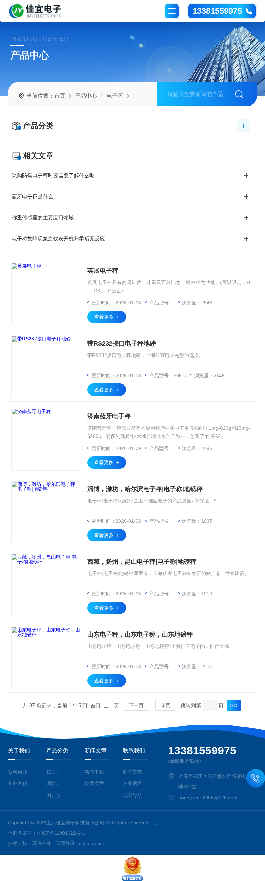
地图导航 (132, 795)
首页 (59, 96)
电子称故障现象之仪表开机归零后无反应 (58, 238)
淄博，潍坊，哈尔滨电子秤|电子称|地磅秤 (145, 488)
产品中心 (86, 96)
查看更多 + (106, 317)
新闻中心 (94, 771)
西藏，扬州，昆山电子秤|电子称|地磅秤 (141, 561)
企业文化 (17, 783)
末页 (165, 705)
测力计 (53, 783)
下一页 (136, 705)
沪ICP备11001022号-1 (61, 833)
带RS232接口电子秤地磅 (121, 343)
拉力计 (53, 771)
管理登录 (65, 843)
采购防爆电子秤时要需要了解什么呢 (53, 175)
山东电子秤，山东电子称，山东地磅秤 (140, 634)
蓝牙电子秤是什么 (32, 196)
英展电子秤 (102, 270)
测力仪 (53, 795)
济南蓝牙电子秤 (109, 416)
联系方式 (132, 771)
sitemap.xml (92, 843)
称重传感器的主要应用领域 (43, 217)
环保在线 (41, 843)
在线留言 (132, 783)
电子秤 (115, 96)
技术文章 (94, 783)
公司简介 (17, 771)
